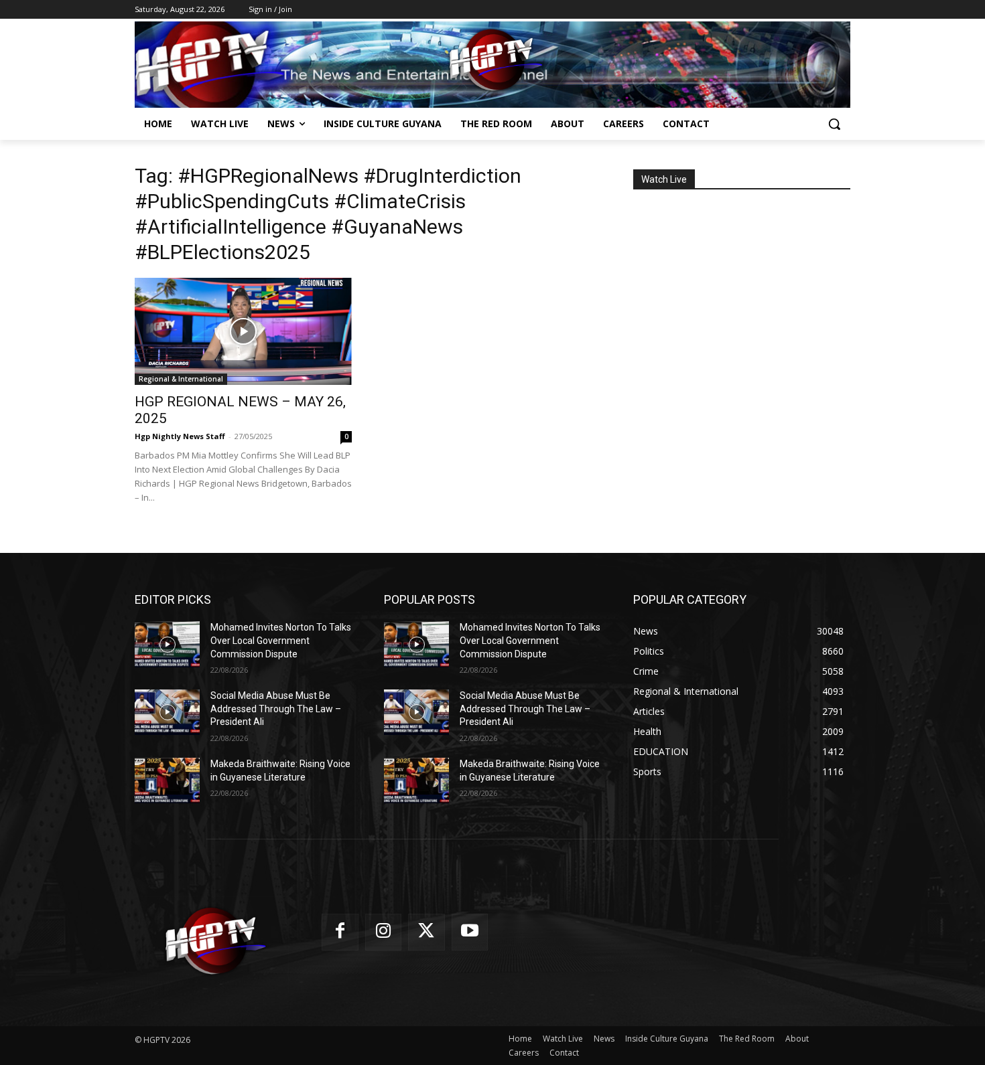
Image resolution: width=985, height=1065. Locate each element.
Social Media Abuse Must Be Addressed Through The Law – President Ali (275, 708)
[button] (834, 124)
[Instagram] (383, 932)
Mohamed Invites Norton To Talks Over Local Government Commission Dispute (280, 640)
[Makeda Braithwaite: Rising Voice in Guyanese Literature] (167, 780)
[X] (426, 932)
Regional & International (181, 379)
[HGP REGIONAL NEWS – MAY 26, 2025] (243, 331)
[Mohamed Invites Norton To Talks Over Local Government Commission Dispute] (167, 644)
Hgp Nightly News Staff (180, 436)
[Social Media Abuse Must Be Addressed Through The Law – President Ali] (167, 712)
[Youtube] (470, 932)
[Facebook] (340, 932)
